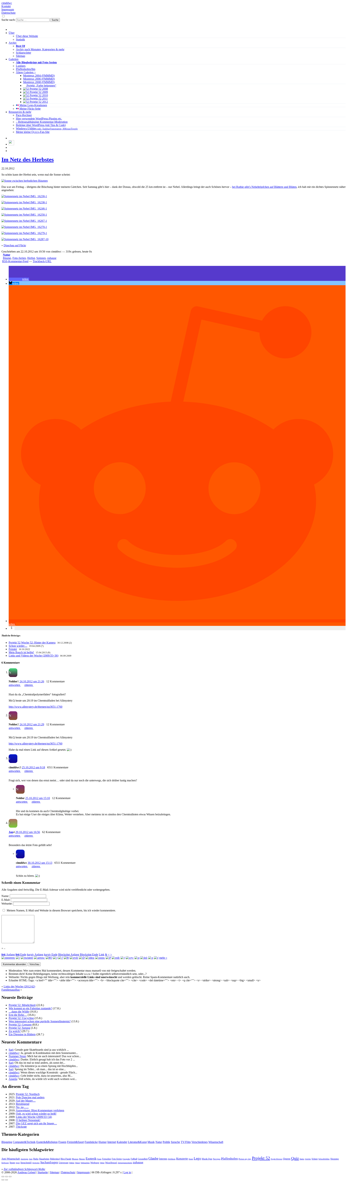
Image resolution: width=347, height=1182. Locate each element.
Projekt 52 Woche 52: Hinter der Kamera (32, 642)
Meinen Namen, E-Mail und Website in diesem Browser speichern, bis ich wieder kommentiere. (61, 910)
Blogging (6, 1142)
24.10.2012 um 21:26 (32, 681)
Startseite (43, 1172)
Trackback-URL (42, 261)
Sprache (175, 1142)
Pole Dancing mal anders (30, 1097)
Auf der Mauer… (26, 1100)
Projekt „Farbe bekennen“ (41, 85)
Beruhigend (22, 1103)
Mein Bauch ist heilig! (21, 652)
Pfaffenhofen (229, 1158)
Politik (166, 1142)
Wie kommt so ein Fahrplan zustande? (30, 1008)
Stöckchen (36, 1163)
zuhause (51, 258)
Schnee (315, 1159)
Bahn (35, 1158)
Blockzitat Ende (89, 954)
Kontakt (6, 6)
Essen (99, 1159)
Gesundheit (143, 1159)
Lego (197, 1158)
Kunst (191, 1159)
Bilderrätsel (55, 1159)
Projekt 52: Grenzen (20, 1024)
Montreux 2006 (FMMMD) (39, 78)
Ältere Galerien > (26, 72)
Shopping (334, 1159)
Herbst (31, 258)
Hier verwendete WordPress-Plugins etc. (39, 118)
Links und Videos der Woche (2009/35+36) (33, 655)
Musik (151, 1142)
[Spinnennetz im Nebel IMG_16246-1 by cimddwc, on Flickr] (24, 208)
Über (11, 32)
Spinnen (41, 258)
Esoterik (91, 1158)
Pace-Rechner (24, 115)
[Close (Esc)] (2, 1176)
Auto (31, 1159)
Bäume (7, 258)
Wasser (77, 1163)
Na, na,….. (22, 1107)
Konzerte (182, 1158)
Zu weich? (15, 1031)
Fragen (62, 1142)
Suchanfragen (49, 1162)
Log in (127, 1172)
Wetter (102, 1163)
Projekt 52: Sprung (19, 1027)
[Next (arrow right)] (6, 1179)
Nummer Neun (17, 1056)
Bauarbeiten (44, 1159)
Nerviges (216, 1159)
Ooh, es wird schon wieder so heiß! (36, 1113)
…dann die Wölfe (19, 1011)
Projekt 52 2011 (38, 98)
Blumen (75, 1159)
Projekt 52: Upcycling (21, 1018)
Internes (163, 1158)
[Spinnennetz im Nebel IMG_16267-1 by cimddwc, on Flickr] (24, 220)
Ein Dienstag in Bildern (22, 1034)
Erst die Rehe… (18, 1014)
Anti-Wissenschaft (10, 1158)
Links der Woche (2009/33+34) (34, 1116)
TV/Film (186, 1142)
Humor (102, 1142)
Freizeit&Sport (75, 1142)
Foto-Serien (19, 258)
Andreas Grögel (26, 1172)
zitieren (28, 685)
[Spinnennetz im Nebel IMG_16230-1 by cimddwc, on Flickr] (24, 196)
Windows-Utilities (47, 128)
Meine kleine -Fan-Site (33, 131)
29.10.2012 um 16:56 (27, 832)
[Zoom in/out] (10, 1176)
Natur (6, 254)
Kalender (122, 1142)
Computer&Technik (24, 1142)
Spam (12, 1162)
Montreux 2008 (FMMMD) (39, 82)
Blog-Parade (66, 1159)
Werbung (94, 1162)
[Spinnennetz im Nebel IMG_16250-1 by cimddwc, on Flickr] (24, 214)
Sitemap (20, 55)
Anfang (8, 954)
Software (5, 1163)
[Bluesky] (11, 144)
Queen (286, 1158)
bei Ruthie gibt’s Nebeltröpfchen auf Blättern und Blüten (264, 186)
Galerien (13, 59)
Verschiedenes (199, 1142)
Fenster (13, 649)
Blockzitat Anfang (68, 954)
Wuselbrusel (111, 1162)
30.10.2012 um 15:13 (40, 862)
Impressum (7, 9)
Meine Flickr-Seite (30, 108)
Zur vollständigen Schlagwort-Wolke (24, 1169)
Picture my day (245, 1159)
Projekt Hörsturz (276, 1159)
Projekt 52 (261, 1158)
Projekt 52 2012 (38, 101)
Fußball (134, 1159)
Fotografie (126, 1159)
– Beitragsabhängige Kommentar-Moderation (42, 121)
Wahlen (71, 1163)
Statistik (20, 39)
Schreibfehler (324, 1159)
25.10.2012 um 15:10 (37, 798)
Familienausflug (10, 989)
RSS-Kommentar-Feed (15, 261)
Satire (302, 1159)
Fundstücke (91, 1142)
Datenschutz (8, 12)
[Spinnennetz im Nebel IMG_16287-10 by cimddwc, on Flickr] (24, 239)
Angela (13, 1078)
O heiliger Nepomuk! (28, 1120)
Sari (11, 1049)
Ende (21, 954)
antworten (15, 685)
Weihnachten (85, 1163)
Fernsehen (106, 1159)
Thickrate (21, 1126)
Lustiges (20, 65)
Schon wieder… (18, 645)
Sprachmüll (26, 1162)
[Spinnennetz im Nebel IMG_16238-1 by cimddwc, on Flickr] (24, 202)
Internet (111, 1142)
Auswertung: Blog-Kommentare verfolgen (40, 1110)
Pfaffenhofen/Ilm (25, 69)
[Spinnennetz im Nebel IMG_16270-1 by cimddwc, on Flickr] (24, 226)
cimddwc (6, 3)
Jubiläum (171, 1159)
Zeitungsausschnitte (125, 1163)
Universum (63, 1162)
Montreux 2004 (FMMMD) (39, 75)
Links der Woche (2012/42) (19, 986)
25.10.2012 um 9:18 (33, 767)
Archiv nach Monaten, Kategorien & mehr (40, 49)
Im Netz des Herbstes (27, 159)
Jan (11, 832)
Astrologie (24, 1159)
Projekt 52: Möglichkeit (22, 1005)
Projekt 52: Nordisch (28, 1094)
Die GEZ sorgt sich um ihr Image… (36, 1123)
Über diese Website (27, 36)
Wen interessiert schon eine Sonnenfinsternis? (40, 1021)
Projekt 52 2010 (38, 95)
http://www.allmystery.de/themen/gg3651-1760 (35, 706)
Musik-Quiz (207, 1159)
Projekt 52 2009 (38, 92)
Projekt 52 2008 (38, 88)
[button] (19, 279)
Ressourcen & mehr (20, 111)
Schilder (308, 1159)
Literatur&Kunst (137, 1142)
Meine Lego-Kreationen (33, 105)
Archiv (13, 42)
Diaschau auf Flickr (15, 245)
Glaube (153, 1158)
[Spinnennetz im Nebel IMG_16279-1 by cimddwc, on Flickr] (24, 233)
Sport (18, 1163)
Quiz (295, 1158)
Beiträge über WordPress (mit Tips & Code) (41, 125)
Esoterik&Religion (47, 1142)
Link (101, 954)
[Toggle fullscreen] (6, 1176)
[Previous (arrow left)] (2, 1179)
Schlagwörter (23, 52)
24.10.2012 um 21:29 (32, 724)
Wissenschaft (215, 1142)
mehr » (163, 957)
